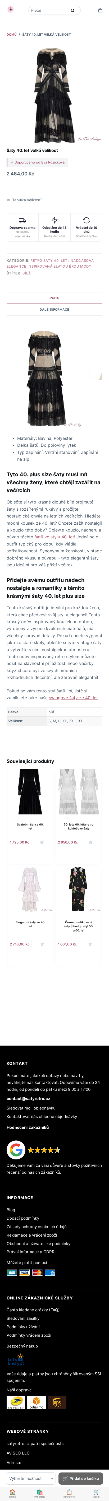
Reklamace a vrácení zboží (32, 1235)
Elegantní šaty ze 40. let (30, 924)
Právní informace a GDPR (30, 1251)
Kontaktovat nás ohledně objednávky (42, 1116)
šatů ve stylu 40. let (54, 536)
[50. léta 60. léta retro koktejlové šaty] (78, 791)
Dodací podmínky (23, 1218)
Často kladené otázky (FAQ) (33, 1309)
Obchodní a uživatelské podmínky (38, 1243)
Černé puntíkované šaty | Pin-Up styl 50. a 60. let (78, 926)
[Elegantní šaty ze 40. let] (30, 889)
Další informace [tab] (54, 309)
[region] (55, 716)
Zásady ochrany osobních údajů (37, 1226)
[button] (24, 200)
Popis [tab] (54, 298)
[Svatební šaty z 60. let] (30, 791)
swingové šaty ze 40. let (73, 697)
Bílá (26, 273)
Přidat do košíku (84, 1478)
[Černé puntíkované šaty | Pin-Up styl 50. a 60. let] (78, 889)
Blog (11, 1209)
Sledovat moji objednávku (31, 1108)
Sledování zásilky (23, 1318)
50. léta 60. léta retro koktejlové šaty (78, 826)
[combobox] (48, 10)
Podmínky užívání (23, 1326)
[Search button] (72, 10)
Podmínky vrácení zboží (29, 1335)
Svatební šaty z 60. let (30, 826)
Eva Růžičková (53, 162)
